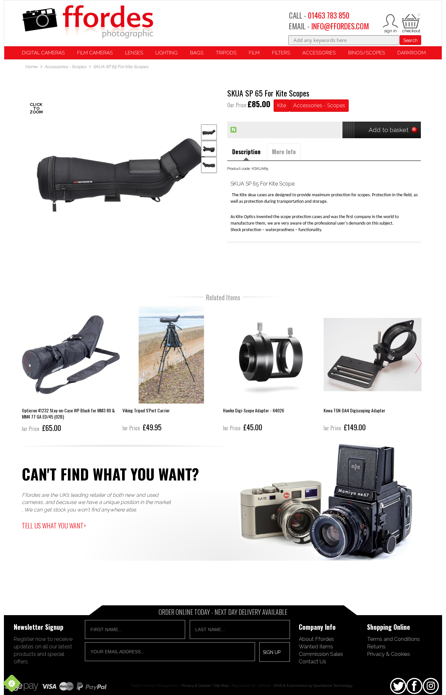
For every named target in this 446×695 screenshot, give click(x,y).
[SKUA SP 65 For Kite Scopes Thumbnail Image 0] (122, 172)
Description (246, 151)
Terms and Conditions (393, 639)
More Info (284, 151)
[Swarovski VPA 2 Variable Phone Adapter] (373, 369)
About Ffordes (316, 639)
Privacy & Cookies (388, 654)
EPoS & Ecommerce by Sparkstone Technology (313, 685)
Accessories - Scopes (319, 105)
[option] (122, 172)
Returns (376, 646)
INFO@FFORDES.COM (340, 26)
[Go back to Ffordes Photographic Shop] (87, 22)
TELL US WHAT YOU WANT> (54, 525)
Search (410, 40)
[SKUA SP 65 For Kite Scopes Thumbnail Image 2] (209, 165)
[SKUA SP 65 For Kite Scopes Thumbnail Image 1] (209, 148)
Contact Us (312, 661)
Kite (281, 105)
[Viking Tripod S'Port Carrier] (72, 369)
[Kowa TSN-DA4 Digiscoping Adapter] (273, 369)
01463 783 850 (328, 15)
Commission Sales (321, 654)
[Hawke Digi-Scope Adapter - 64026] (172, 369)
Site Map (221, 685)
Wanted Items (316, 646)
